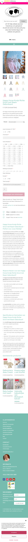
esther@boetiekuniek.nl (8, 451)
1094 (14, 154)
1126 (19, 150)
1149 (9, 148)
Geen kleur (10, 166)
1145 (9, 150)
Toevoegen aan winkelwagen (13, 194)
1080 (19, 160)
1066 (14, 158)
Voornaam (6, 134)
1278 (19, 164)
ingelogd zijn (10, 205)
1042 (19, 158)
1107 (9, 164)
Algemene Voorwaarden (8, 424)
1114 (14, 164)
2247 (19, 156)
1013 (14, 156)
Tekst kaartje (6, 181)
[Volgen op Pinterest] (10, 479)
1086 (21, 144)
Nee (9, 132)
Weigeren (14, 536)
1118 (16, 144)
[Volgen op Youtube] (14, 479)
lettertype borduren (8, 168)
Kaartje (5, 176)
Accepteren (14, 532)
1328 (19, 146)
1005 (10, 144)
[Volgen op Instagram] (7, 479)
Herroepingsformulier (7, 434)
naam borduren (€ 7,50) (9, 129)
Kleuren (5, 122)
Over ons (5, 422)
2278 (9, 158)
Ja (5, 132)
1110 (9, 162)
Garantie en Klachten (7, 432)
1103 (9, 152)
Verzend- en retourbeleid (8, 430)
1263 (9, 160)
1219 (14, 152)
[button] (26, 520)
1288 (19, 148)
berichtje (20, 217)
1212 (9, 146)
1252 (9, 154)
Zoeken (23, 21)
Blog (4, 436)
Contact (4, 438)
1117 (14, 162)
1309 (14, 160)
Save (6, 359)
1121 (19, 162)
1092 (19, 154)
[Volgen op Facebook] (4, 479)
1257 (14, 150)
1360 (19, 152)
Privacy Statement (7, 426)
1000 (5, 144)
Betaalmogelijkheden (7, 428)
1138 (14, 148)
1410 (14, 146)
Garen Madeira (7, 141)
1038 (9, 156)
